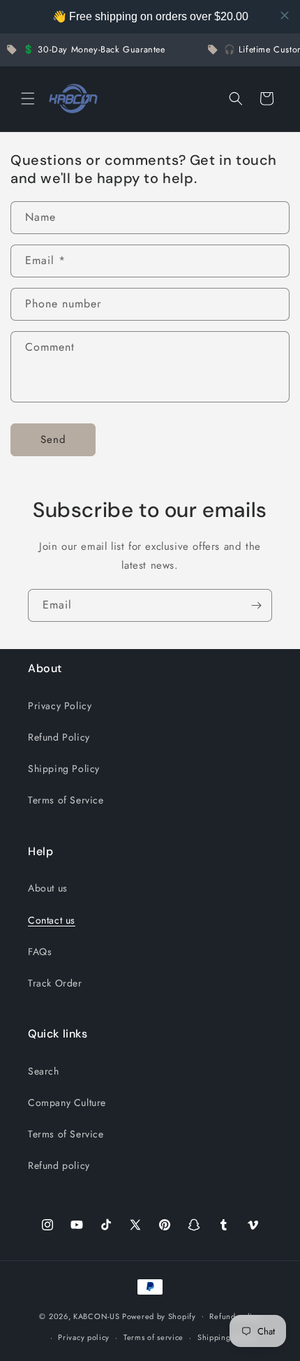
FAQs (40, 952)
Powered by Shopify (159, 1315)
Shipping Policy (64, 769)
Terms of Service (66, 800)
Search (43, 1071)
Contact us (51, 920)
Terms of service (153, 1337)
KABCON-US (96, 1315)
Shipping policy (226, 1337)
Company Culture (67, 1102)
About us (48, 888)
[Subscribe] (256, 605)
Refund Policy (59, 737)
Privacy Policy (59, 706)
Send (53, 439)
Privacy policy (84, 1337)
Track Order (55, 983)
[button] (28, 98)
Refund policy (59, 1165)
